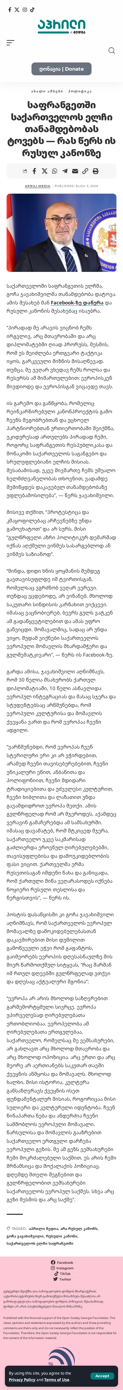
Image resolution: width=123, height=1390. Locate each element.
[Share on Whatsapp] (54, 171)
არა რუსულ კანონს (78, 1228)
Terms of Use (56, 1379)
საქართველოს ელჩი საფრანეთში (40, 1243)
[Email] (75, 171)
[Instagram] (25, 10)
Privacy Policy (22, 1379)
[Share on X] (44, 171)
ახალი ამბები (47, 91)
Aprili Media (38, 186)
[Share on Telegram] (65, 171)
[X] (17, 10)
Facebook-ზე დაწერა (77, 302)
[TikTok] (32, 10)
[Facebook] (10, 10)
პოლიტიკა (80, 91)
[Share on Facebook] (34, 171)
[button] (102, 1376)
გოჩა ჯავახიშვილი (25, 1236)
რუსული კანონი (61, 1236)
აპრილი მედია (43, 1228)
